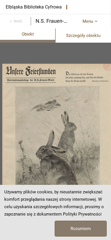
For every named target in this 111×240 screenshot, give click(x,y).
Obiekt (28, 34)
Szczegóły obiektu (83, 35)
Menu (88, 21)
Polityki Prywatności (82, 214)
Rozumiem (81, 228)
